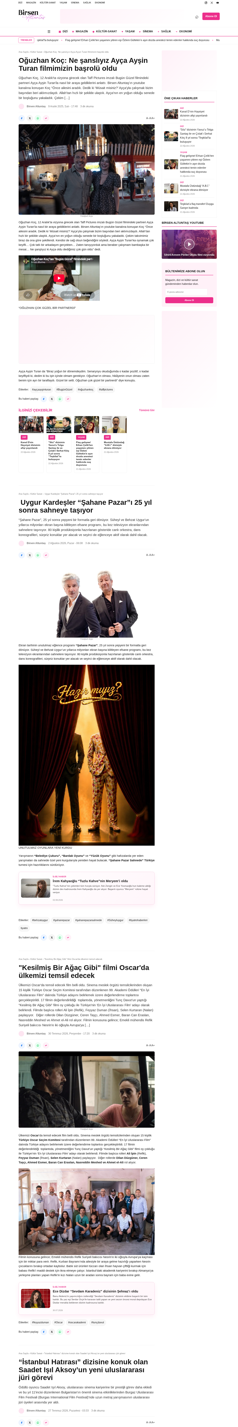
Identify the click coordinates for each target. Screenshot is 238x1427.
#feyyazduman (40, 1322)
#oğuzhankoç (85, 389)
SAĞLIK (87, 2)
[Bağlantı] (46, 118)
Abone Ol (211, 16)
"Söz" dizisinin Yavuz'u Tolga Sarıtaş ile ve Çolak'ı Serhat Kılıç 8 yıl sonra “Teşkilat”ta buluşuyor (58, 451)
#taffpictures (106, 389)
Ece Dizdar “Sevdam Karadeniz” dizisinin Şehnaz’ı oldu (95, 1291)
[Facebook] (22, 118)
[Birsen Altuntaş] (32, 15)
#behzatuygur (40, 920)
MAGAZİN (31, 2)
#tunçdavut (97, 1322)
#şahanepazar (61, 920)
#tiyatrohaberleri (138, 920)
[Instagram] (206, 3)
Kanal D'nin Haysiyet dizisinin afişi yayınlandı (30, 445)
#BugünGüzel (64, 389)
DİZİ (20, 2)
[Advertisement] (122, 16)
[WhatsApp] (38, 118)
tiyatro (24, 928)
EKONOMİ (100, 2)
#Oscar (58, 1322)
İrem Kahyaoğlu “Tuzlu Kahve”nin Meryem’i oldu (90, 881)
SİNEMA (75, 2)
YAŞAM (63, 2)
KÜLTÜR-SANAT (48, 2)
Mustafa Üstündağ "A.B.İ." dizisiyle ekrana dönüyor (114, 445)
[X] (212, 3)
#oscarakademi (77, 1322)
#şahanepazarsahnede (88, 920)
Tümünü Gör (147, 410)
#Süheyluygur (115, 920)
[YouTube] (217, 3)
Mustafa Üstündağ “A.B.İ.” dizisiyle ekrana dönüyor (200, 40)
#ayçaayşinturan (41, 389)
